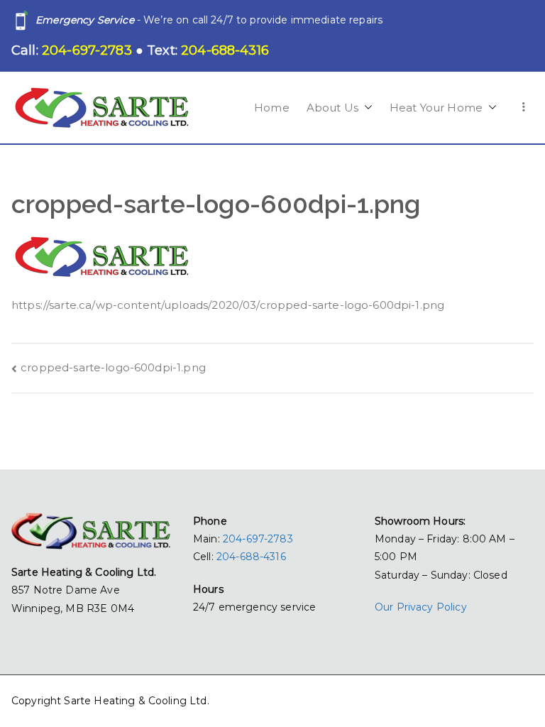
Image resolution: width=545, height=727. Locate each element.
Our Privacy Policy (421, 607)
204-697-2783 (258, 538)
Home (272, 107)
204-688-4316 (251, 556)
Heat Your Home (436, 107)
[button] (365, 107)
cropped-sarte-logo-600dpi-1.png (113, 367)
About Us (332, 107)
